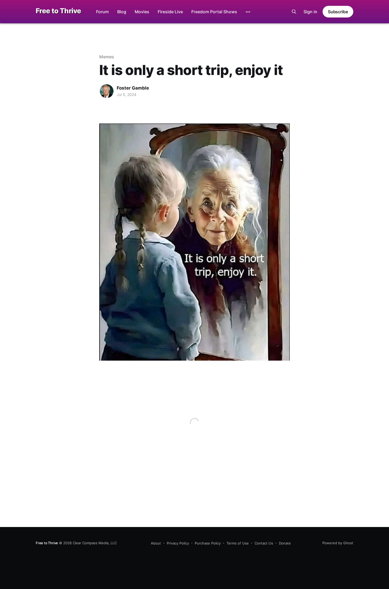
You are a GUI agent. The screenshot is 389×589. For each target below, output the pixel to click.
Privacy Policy (178, 543)
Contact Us (264, 543)
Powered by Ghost (337, 543)
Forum (102, 11)
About (156, 543)
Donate (285, 543)
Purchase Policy (208, 543)
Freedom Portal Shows (214, 11)
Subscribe (338, 11)
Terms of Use (238, 543)
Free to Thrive (58, 11)
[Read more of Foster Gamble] (106, 91)
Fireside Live (170, 11)
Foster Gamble (133, 88)
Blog (121, 11)
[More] (248, 12)
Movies (142, 11)
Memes (106, 56)
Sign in (310, 11)
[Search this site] (294, 11)
